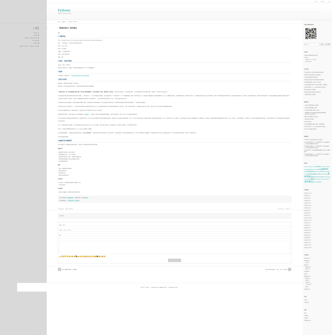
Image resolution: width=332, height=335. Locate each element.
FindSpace (306, 302)
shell (306, 286)
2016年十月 (306, 195)
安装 (326, 174)
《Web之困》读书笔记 (309, 118)
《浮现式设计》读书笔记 (73, 200)
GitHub (318, 166)
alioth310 (35, 32)
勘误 (322, 174)
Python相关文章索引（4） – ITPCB (311, 154)
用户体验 (306, 271)
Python (316, 1)
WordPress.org (307, 320)
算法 (310, 179)
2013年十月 (306, 222)
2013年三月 (306, 239)
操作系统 (306, 260)
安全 (324, 174)
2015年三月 (306, 200)
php (316, 169)
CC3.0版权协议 (70, 197)
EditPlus (310, 166)
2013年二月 (306, 242)
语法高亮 (327, 179)
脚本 (315, 179)
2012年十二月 (307, 247)
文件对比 (326, 176)
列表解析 (319, 174)
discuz (307, 166)
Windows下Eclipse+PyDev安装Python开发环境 (314, 79)
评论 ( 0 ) (288, 208)
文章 (306, 315)
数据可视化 (318, 176)
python (324, 168)
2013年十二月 (307, 217)
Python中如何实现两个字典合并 (311, 77)
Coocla (305, 299)
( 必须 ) (62, 224)
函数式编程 (313, 174)
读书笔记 (322, 1)
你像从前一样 (162, 287)
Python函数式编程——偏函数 (69, 269)
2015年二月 (306, 202)
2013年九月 (306, 225)
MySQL (310, 169)
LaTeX (306, 280)
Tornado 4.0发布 (307, 121)
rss (329, 44)
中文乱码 (328, 171)
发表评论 (35, 43)
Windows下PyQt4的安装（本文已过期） (312, 74)
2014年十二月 (307, 205)
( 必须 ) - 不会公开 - (65, 230)
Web (318, 171)
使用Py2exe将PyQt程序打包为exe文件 (312, 91)
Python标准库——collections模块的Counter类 (314, 72)
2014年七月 (306, 207)
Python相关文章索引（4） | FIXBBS (311, 146)
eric (313, 166)
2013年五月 (306, 235)
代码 (308, 174)
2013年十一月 (307, 220)
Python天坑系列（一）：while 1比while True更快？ (315, 87)
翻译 (312, 179)
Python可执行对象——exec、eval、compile (276, 269)
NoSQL (314, 169)
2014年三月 (306, 212)
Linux (323, 166)
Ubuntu (315, 171)
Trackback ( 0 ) (281, 208)
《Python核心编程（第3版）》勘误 (311, 110)
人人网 (305, 174)
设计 (324, 179)
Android (306, 278)
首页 (59, 21)
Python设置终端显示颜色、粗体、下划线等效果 (314, 123)
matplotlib (327, 166)
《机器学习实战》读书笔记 (310, 94)
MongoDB (306, 169)
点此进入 (86, 114)
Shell (305, 171)
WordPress (323, 171)
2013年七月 (306, 230)
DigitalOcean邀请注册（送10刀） (311, 55)
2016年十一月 (307, 192)
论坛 (321, 179)
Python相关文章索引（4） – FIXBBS (312, 142)
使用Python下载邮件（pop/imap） (311, 116)
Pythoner (64, 10)
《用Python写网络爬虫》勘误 (310, 107)
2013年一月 (306, 244)
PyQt (319, 169)
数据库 (322, 176)
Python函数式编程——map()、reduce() (312, 82)
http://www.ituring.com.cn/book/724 (80, 75)
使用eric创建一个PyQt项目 (310, 89)
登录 (307, 179)
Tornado (310, 171)
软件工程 (35, 37)
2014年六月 (306, 210)
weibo (326, 44)
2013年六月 (306, 232)
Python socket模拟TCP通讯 (310, 128)
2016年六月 (306, 197)
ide (321, 166)
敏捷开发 (27, 37)
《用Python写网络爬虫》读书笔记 (311, 105)
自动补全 (318, 179)
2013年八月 (306, 227)
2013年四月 (306, 237)
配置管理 (319, 182)
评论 (306, 317)
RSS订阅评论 (70, 208)
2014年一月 (306, 215)
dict (305, 166)
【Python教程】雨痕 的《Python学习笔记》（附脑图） (316, 84)
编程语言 (306, 276)
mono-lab (155, 287)
